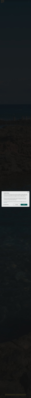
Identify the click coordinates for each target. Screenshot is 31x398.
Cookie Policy (5, 202)
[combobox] (28, 192)
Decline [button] (17, 204)
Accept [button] (24, 204)
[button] (6, 204)
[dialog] (15, 199)
